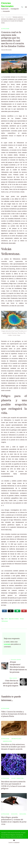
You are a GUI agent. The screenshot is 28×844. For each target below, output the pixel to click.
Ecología (23, 814)
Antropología (16, 738)
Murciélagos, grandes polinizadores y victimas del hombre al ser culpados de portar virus (14, 820)
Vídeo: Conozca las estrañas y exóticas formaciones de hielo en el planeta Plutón (13, 714)
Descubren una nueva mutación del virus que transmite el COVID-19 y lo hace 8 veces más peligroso (13, 785)
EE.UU (6, 618)
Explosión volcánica (14, 618)
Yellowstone (5, 621)
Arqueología (7, 741)
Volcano (22, 618)
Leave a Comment (14, 842)
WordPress (19, 837)
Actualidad (5, 28)
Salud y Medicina (17, 778)
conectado (7, 644)
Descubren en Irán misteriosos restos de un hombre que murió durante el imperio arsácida (13, 746)
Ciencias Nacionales (7, 4)
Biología (14, 814)
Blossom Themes (5, 837)
